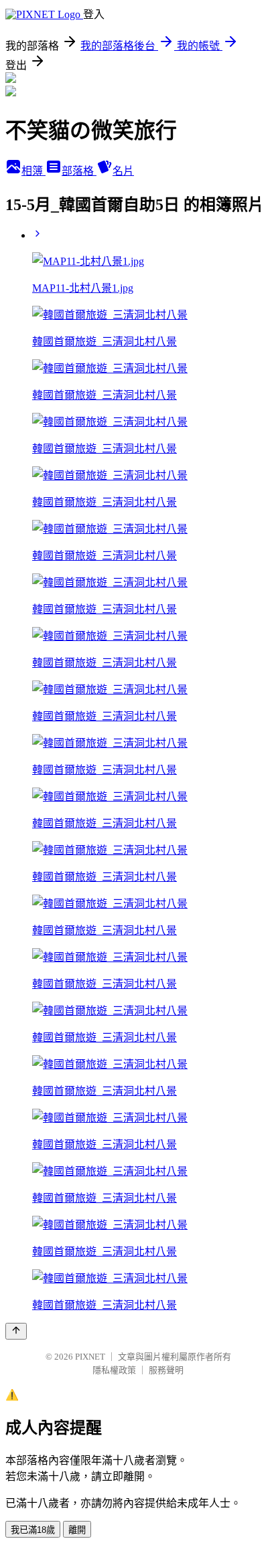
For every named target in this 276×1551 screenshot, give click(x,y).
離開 (77, 1530)
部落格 (79, 171)
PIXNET (90, 1357)
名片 (123, 171)
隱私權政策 (114, 1370)
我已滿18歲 (33, 1530)
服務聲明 (166, 1370)
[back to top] (16, 1331)
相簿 (33, 171)
